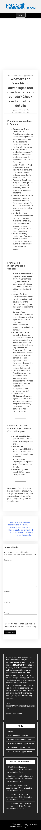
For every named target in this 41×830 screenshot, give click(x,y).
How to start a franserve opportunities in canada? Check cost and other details (19, 525)
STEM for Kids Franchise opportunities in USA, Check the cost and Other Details (19, 797)
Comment (9, 560)
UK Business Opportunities (19, 747)
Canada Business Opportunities (21, 75)
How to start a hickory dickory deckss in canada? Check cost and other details (20, 532)
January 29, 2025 (19, 110)
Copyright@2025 (19, 824)
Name (7, 592)
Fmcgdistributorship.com (20, 112)
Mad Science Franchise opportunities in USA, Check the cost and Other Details (19, 769)
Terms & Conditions (14, 714)
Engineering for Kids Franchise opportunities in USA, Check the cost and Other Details (19, 778)
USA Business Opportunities (20, 739)
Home (10, 731)
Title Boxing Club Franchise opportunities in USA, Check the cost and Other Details (19, 806)
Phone (6, 613)
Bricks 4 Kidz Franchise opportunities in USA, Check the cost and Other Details (19, 788)
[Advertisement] (20, 44)
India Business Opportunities (20, 751)
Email (7, 602)
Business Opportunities (18, 735)
